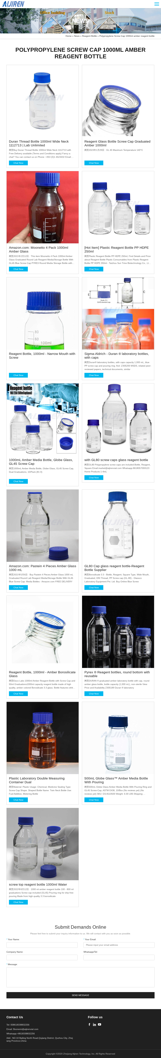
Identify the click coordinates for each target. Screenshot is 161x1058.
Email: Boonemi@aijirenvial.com (22, 1029)
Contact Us (14, 1017)
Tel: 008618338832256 (17, 1024)
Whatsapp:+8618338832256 (20, 1033)
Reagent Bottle (89, 36)
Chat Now (18, 163)
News (77, 36)
